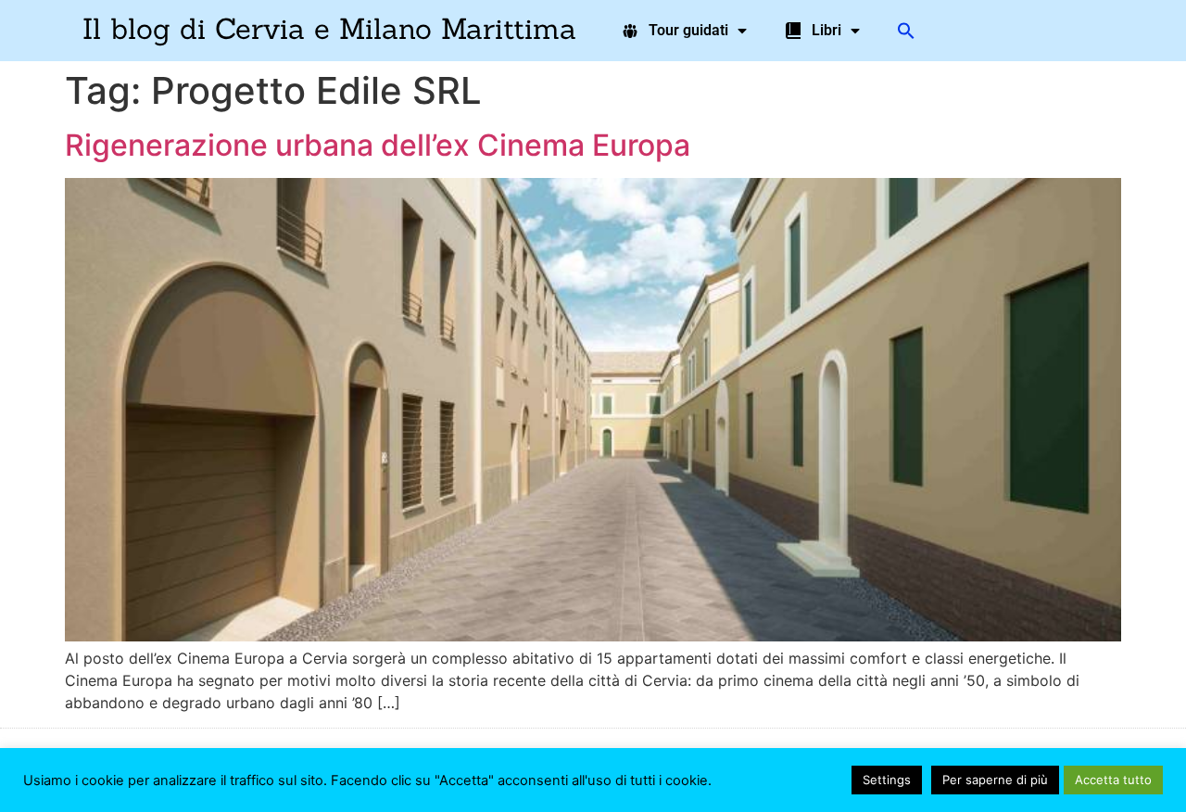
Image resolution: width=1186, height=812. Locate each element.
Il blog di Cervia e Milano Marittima (329, 28)
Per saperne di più (995, 779)
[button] (906, 30)
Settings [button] (887, 779)
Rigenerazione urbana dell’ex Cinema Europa (377, 145)
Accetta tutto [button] (1113, 779)
